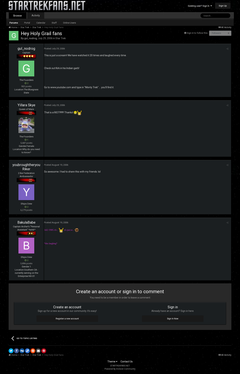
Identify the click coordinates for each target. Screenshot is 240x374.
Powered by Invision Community (120, 369)
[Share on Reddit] (32, 350)
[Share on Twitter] (11, 350)
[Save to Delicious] (27, 350)
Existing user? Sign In (199, 6)
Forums (13, 22)
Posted (54, 48)
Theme (111, 361)
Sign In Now (172, 318)
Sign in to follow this (197, 33)
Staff (54, 22)
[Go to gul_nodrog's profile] (13, 35)
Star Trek (61, 38)
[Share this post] (227, 48)
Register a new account (67, 318)
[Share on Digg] (22, 350)
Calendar (40, 22)
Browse (17, 15)
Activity (36, 15)
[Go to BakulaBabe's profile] (26, 245)
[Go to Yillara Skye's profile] (26, 125)
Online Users (69, 22)
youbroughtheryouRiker (26, 167)
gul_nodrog (30, 38)
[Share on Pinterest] (43, 350)
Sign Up (223, 5)
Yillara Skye (26, 105)
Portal (27, 22)
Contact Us (127, 361)
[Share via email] (38, 350)
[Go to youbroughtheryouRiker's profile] (26, 192)
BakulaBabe (26, 222)
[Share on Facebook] (16, 350)
